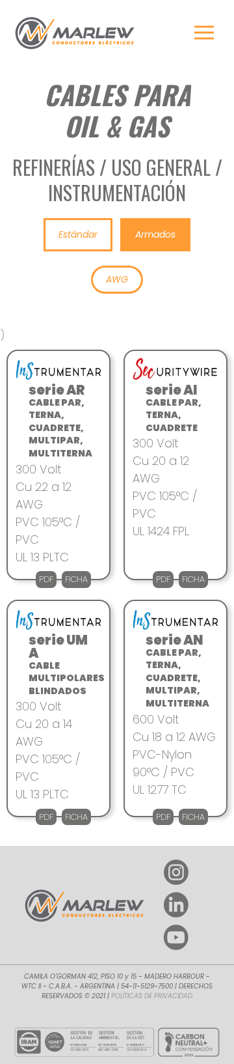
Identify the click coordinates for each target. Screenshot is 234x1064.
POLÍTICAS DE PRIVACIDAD (151, 996)
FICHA (76, 579)
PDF (46, 579)
